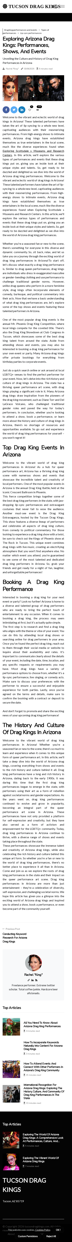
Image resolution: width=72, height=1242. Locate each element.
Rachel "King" (12, 68)
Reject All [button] (51, 1236)
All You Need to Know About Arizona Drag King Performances (42, 1024)
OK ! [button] (58, 1229)
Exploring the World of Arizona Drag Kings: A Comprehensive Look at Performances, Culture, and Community (43, 1138)
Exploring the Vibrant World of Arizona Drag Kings (41, 1159)
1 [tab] (33, 96)
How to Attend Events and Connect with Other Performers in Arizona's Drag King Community (43, 1067)
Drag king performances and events (20, 30)
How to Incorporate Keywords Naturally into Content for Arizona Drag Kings (43, 1045)
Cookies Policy (42, 1229)
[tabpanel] (33, 88)
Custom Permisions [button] (28, 1236)
